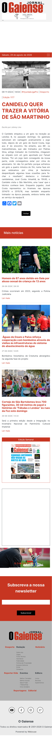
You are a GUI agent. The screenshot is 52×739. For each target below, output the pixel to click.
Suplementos (39, 683)
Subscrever (26, 613)
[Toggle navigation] (48, 54)
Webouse (32, 731)
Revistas (38, 680)
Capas (18, 654)
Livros (37, 678)
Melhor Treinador (25, 678)
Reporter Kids (11, 673)
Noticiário (40, 647)
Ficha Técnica (20, 656)
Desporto (44, 92)
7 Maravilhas (24, 685)
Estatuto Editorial (22, 665)
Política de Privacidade (24, 663)
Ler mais (6, 298)
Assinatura (19, 659)
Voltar (26, 213)
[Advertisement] (26, 37)
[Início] (23, 7)
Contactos (19, 669)
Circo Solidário (25, 687)
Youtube (12, 709)
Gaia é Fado (24, 683)
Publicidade (20, 661)
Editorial (32, 690)
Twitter (40, 709)
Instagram (31, 709)
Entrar (18, 667)
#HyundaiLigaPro (30, 92)
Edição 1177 (8, 97)
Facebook (22, 709)
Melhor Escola (24, 680)
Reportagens (20, 690)
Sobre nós (19, 652)
